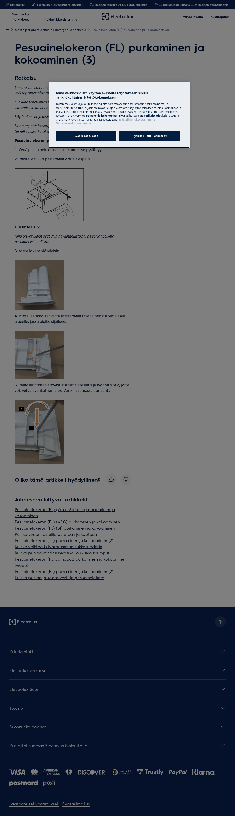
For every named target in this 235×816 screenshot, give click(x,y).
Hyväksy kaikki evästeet (149, 136)
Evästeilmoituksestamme (135, 119)
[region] (119, 115)
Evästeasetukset (86, 136)
